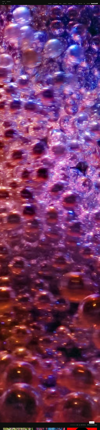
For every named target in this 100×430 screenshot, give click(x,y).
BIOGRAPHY (9, 1)
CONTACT (3, 1)
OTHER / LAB (80, 3)
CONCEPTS (64, 3)
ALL (76, 3)
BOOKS (60, 3)
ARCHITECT (50, 3)
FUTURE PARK (55, 3)
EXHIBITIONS (70, 3)
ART (84, 3)
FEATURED (88, 3)
